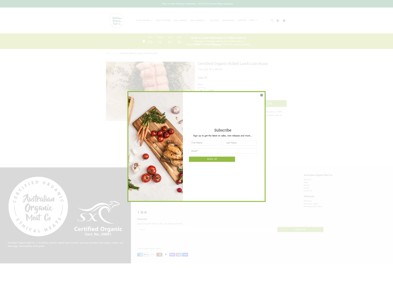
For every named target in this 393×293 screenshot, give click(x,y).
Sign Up (212, 159)
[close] (261, 95)
